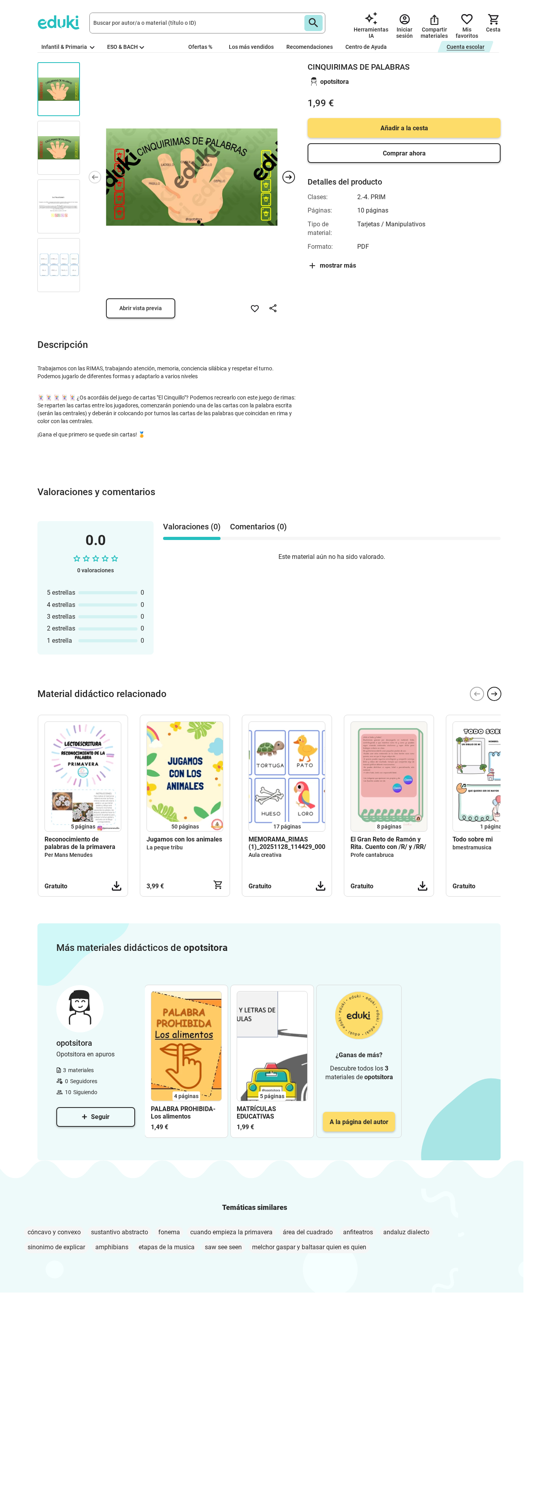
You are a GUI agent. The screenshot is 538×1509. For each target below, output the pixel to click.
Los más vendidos (251, 47)
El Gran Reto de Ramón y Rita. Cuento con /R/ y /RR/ (388, 843)
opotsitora (334, 81)
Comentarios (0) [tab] (258, 526)
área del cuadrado (308, 1232)
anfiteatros (358, 1232)
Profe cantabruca (372, 855)
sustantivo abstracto (119, 1232)
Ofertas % (200, 47)
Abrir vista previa (140, 308)
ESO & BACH (122, 47)
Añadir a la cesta (404, 128)
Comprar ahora (404, 153)
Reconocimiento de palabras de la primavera (80, 843)
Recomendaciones (309, 47)
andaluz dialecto (406, 1232)
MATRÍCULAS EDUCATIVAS (256, 1112)
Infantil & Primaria (64, 47)
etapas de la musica (167, 1247)
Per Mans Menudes (69, 855)
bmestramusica (472, 847)
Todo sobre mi (473, 839)
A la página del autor (359, 1122)
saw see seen (223, 1247)
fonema (169, 1232)
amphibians (111, 1247)
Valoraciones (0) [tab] (192, 526)
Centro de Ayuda (366, 47)
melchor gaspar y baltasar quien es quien (309, 1247)
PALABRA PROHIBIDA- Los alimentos (183, 1112)
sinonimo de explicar (56, 1247)
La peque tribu (165, 847)
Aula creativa (265, 855)
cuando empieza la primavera (231, 1232)
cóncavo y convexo (54, 1232)
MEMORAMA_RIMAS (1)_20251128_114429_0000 (287, 843)
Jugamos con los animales (184, 839)
